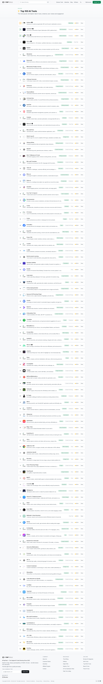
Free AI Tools (86, 668)
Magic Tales (30, 426)
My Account (88, 2)
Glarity (28, 521)
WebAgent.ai (30, 490)
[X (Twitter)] (96, 681)
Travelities (29, 319)
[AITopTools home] (7, 2)
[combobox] (34, 2)
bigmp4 (28, 47)
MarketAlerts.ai (30, 325)
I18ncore (29, 344)
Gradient (29, 117)
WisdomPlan (30, 572)
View (82, 23)
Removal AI (29, 60)
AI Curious (29, 212)
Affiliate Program (46, 666)
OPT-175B (29, 635)
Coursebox (30, 483)
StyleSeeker (30, 420)
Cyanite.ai (29, 407)
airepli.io (29, 351)
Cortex (28, 205)
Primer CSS (29, 237)
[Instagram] (98, 681)
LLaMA (28, 250)
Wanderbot (29, 54)
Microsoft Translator (32, 161)
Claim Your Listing (67, 671)
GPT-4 (28, 559)
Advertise (66, 2)
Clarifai (28, 300)
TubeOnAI (29, 591)
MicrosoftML (30, 597)
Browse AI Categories (88, 659)
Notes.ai (29, 180)
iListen (28, 218)
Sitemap (52, 681)
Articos (29, 41)
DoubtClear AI (30, 433)
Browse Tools (59, 2)
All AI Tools (85, 661)
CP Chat (29, 382)
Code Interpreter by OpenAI (33, 578)
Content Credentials (32, 565)
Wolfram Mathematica (32, 376)
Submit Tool (97, 2)
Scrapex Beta (30, 332)
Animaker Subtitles (31, 262)
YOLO (28, 439)
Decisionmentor (30, 199)
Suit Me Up (29, 281)
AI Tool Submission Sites (68, 668)
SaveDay (29, 648)
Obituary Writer (30, 142)
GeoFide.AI (30, 28)
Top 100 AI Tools (87, 663)
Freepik (28, 370)
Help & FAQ (65, 663)
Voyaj (28, 357)
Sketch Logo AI (30, 136)
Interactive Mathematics (33, 547)
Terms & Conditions (30, 681)
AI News (76, 2)
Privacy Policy (39, 681)
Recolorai (29, 458)
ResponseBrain (30, 92)
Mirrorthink (29, 641)
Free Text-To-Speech (32, 193)
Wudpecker (29, 414)
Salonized (29, 110)
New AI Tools (86, 666)
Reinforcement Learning (33, 256)
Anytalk (28, 268)
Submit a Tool (66, 666)
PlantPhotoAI (30, 471)
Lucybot (29, 243)
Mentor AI (29, 123)
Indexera (29, 22)
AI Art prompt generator (32, 287)
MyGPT (28, 477)
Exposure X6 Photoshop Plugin (34, 294)
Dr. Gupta (29, 395)
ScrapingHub (30, 363)
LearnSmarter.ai (31, 622)
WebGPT (29, 148)
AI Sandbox (29, 224)
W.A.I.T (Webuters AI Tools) (33, 155)
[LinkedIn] (100, 681)
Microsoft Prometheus (32, 616)
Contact (44, 668)
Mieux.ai (29, 174)
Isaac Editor (29, 509)
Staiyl (28, 502)
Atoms (29, 35)
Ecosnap (29, 553)
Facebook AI (30, 610)
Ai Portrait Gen (30, 98)
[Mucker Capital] (5, 677)
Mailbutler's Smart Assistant (33, 515)
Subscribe (25, 671)
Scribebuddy (30, 528)
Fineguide (29, 603)
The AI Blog (65, 659)
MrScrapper (30, 629)
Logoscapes (30, 275)
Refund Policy (46, 681)
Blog (71, 2)
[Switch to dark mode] (80, 2)
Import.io (29, 306)
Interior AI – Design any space (34, 496)
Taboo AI (29, 167)
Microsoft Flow (30, 129)
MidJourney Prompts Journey (34, 66)
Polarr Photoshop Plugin (32, 464)
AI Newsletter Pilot (31, 313)
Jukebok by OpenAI (31, 452)
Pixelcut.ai (29, 85)
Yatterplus (29, 389)
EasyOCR (29, 231)
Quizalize (29, 186)
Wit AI (28, 401)
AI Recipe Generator (32, 79)
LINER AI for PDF (30, 445)
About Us (45, 659)
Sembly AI (29, 338)
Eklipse (28, 534)
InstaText (29, 104)
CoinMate (29, 585)
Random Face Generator (33, 540)
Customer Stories (47, 661)
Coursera (29, 73)
